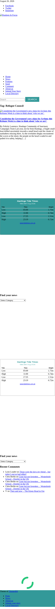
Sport (7, 84)
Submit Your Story (13, 91)
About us (9, 89)
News (7, 79)
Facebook (9, 6)
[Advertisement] (27, 45)
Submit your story (12, 603)
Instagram (9, 10)
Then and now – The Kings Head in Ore (27, 491)
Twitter (8, 8)
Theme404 (13, 591)
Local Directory (12, 93)
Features (8, 81)
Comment (9, 86)
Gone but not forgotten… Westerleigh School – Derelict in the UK (28, 477)
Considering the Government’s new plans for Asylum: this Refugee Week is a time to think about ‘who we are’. (26, 120)
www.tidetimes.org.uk (27, 223)
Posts (7, 596)
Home (8, 76)
